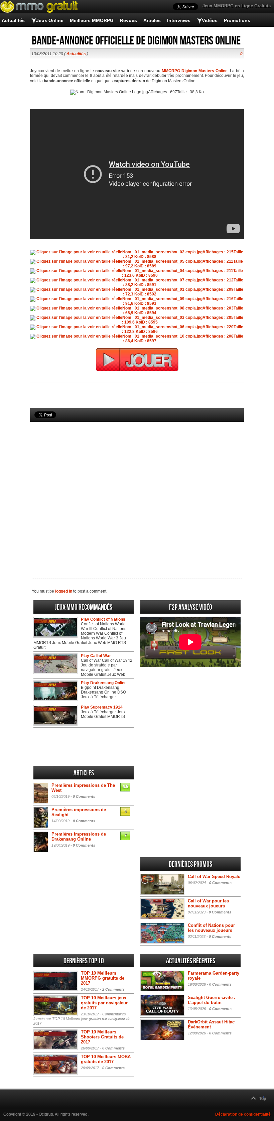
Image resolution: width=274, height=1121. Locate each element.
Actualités (13, 20)
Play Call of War (96, 655)
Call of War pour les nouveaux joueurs (208, 903)
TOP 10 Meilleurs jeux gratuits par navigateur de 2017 (104, 1002)
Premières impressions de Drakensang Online (78, 837)
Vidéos (210, 20)
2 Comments (113, 989)
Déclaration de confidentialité (243, 1114)
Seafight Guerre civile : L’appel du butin (211, 1000)
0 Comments (84, 796)
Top (262, 1098)
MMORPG (171, 71)
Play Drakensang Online (104, 682)
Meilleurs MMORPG (92, 20)
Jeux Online (49, 20)
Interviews (178, 20)
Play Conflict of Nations (103, 619)
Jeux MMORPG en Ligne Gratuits (236, 5)
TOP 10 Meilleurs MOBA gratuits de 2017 (106, 1059)
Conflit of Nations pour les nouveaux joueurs (211, 928)
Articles (152, 20)
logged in (63, 591)
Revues (128, 20)
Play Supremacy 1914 (102, 707)
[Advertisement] (137, 489)
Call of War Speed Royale (214, 876)
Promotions (237, 20)
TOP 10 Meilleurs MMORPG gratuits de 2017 (102, 978)
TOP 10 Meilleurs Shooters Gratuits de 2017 (102, 1036)
